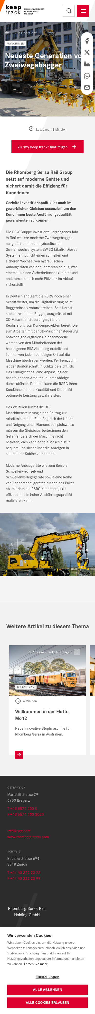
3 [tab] (49, 559)
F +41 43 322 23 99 (23, 878)
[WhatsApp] (87, 75)
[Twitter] (87, 52)
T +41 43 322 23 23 (23, 872)
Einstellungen (47, 977)
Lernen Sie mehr (35, 964)
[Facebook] (87, 40)
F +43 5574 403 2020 (25, 814)
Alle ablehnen (47, 990)
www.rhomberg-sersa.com (28, 836)
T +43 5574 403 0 (22, 808)
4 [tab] (53, 559)
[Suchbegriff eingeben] (69, 11)
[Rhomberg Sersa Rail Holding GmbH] (26, 11)
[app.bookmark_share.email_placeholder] (87, 87)
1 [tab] (42, 559)
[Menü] (83, 11)
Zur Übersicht (25, 32)
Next (83, 544)
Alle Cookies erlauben (47, 1003)
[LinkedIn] (87, 63)
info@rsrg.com (18, 830)
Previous (12, 544)
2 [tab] (46, 559)
